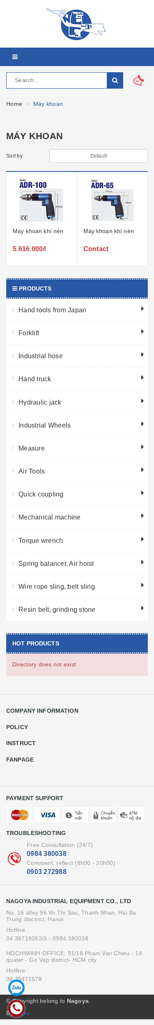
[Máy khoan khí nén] (42, 200)
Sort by (14, 156)
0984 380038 (47, 853)
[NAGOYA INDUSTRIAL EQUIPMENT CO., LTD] (77, 24)
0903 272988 (47, 871)
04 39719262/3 (26, 938)
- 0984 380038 (68, 938)
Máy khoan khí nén (38, 231)
